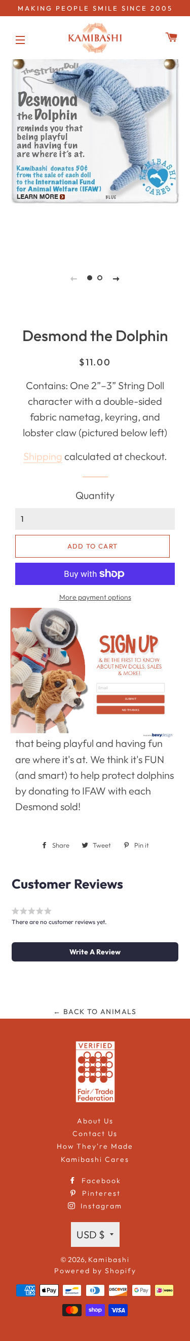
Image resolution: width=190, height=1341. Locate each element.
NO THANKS (130, 709)
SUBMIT (130, 698)
